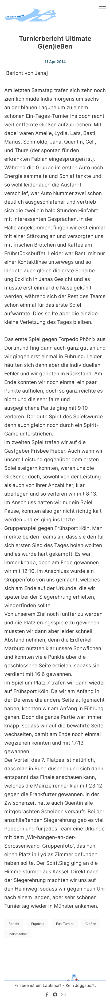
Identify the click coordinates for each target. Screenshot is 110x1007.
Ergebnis (37, 924)
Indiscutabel (18, 934)
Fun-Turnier (64, 924)
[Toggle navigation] (102, 9)
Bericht (14, 924)
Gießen (90, 924)
